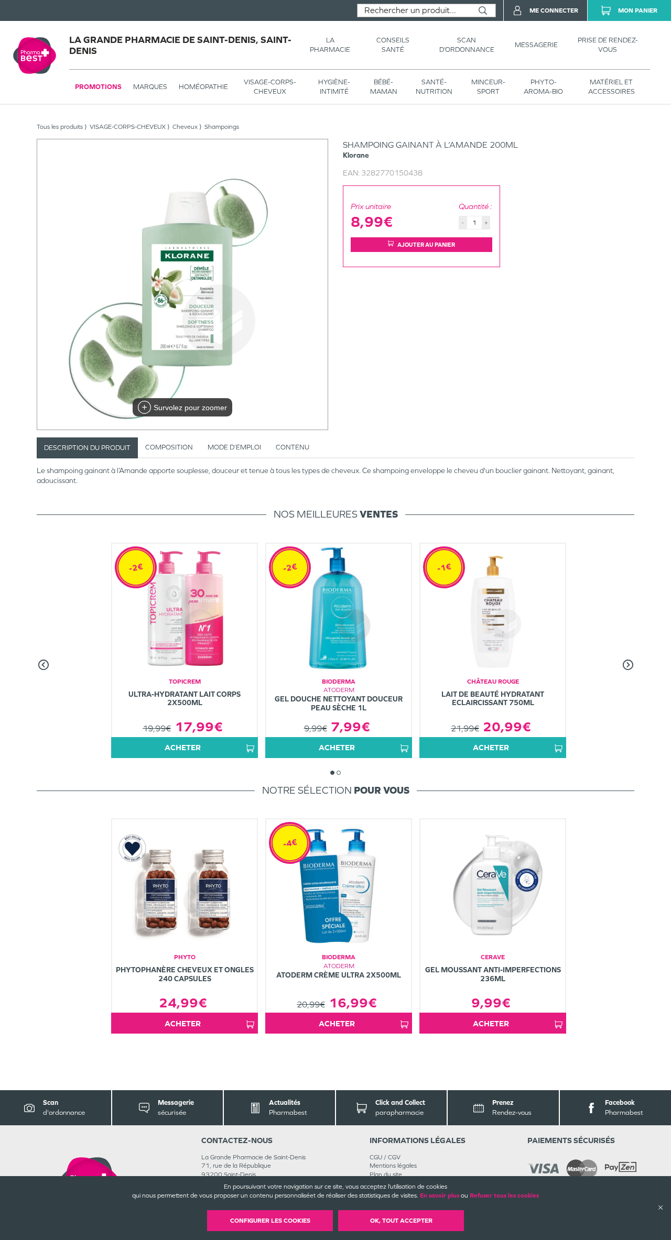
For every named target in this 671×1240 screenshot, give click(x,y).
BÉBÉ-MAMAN (383, 86)
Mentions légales (393, 1165)
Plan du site (386, 1174)
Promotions (98, 87)
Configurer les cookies (270, 1220)
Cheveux (185, 126)
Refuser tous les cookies (504, 1195)
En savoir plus (439, 1195)
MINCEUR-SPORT (488, 86)
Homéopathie (203, 87)
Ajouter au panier (426, 245)
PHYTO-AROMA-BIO (543, 86)
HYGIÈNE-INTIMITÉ (334, 86)
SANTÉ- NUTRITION (434, 86)
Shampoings (221, 126)
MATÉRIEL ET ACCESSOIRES (611, 86)
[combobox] (414, 10)
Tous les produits (60, 126)
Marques (150, 87)
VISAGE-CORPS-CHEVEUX (270, 86)
